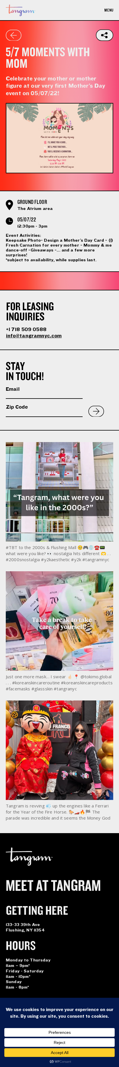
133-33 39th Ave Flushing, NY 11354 (25, 927)
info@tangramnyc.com (34, 336)
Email (13, 389)
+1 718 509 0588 (26, 329)
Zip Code (17, 407)
